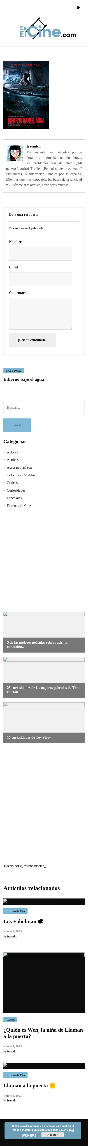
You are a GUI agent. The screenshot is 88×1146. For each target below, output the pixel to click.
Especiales (14, 498)
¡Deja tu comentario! (32, 340)
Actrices (13, 460)
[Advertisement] (44, 560)
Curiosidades (16, 490)
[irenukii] (15, 153)
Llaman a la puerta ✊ (29, 1085)
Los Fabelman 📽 (23, 921)
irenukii (33, 146)
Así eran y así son (19, 467)
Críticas (12, 483)
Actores (12, 452)
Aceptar (52, 1135)
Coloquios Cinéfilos (21, 475)
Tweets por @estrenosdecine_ (24, 866)
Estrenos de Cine (19, 506)
